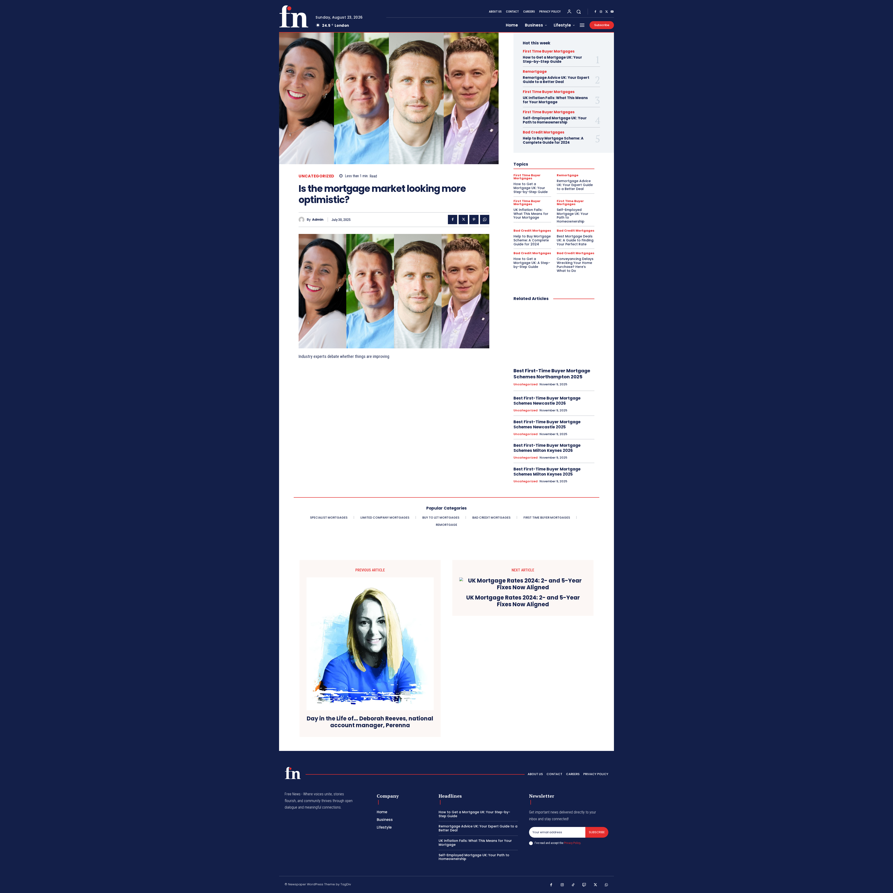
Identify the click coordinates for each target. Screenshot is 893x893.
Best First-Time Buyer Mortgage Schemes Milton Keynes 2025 (546, 471)
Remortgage (535, 71)
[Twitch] (584, 885)
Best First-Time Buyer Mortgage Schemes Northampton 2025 (551, 373)
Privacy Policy (572, 843)
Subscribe (597, 832)
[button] (578, 11)
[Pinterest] (474, 219)
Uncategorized (316, 176)
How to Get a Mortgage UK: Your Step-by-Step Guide (552, 59)
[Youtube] (612, 12)
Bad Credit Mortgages (543, 132)
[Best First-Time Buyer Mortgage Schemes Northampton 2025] (553, 335)
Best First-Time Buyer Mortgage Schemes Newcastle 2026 (546, 400)
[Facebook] (595, 12)
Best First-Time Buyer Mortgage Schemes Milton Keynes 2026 (546, 448)
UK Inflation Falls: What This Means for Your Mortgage (555, 99)
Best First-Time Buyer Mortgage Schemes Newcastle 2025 (546, 424)
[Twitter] (606, 12)
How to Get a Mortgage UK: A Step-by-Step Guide (531, 263)
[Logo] (294, 16)
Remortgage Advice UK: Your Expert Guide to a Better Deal (556, 79)
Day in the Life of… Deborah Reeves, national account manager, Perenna (370, 722)
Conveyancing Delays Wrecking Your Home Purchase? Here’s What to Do (575, 265)
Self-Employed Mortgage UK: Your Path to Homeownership (555, 120)
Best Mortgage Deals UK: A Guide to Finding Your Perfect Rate (575, 240)
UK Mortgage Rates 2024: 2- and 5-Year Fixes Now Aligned (523, 601)
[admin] (303, 220)
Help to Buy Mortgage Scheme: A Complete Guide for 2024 (553, 140)
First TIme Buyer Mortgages (549, 51)
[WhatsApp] (484, 219)
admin (317, 220)
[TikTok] (573, 885)
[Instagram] (601, 12)
